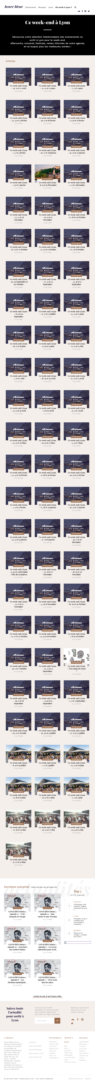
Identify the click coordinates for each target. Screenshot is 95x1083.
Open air (52, 1051)
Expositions (54, 1044)
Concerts (53, 1042)
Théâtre (52, 1053)
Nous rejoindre (35, 1046)
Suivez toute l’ (15, 1014)
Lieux (50, 7)
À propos (32, 1042)
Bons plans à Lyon (36, 1053)
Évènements (30, 7)
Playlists (83, 1049)
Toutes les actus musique (83, 1058)
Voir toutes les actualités (44, 887)
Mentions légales (76, 1079)
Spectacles (53, 1049)
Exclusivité (84, 1053)
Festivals (53, 1046)
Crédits (88, 1079)
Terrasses (68, 1055)
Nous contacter (35, 1057)
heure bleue (14, 6)
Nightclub (68, 1053)
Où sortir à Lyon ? (63, 7)
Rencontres (84, 1042)
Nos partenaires (35, 1050)
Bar (65, 1046)
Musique (42, 7)
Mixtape (82, 1051)
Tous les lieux (70, 1062)
